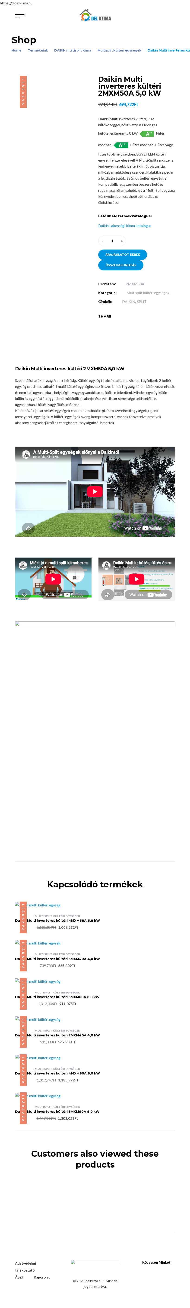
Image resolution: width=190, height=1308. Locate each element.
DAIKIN (128, 301)
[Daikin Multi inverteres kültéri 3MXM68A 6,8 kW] (57, 981)
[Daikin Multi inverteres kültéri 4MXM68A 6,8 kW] (57, 905)
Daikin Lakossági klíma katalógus (124, 225)
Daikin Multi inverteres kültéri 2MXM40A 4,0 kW (57, 1035)
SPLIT (142, 301)
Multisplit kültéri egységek (148, 292)
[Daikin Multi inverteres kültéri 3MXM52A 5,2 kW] (95, 1184)
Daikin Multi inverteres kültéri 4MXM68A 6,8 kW (57, 921)
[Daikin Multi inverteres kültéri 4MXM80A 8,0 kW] (57, 1057)
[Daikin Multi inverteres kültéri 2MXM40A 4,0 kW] (57, 1019)
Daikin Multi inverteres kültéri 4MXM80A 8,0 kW (57, 1073)
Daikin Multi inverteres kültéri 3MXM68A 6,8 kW (57, 997)
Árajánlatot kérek (122, 254)
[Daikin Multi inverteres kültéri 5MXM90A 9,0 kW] (57, 1095)
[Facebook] (118, 316)
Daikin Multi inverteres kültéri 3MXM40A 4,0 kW (57, 959)
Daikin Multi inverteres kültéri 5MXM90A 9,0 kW (57, 1112)
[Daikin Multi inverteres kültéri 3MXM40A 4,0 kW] (57, 943)
